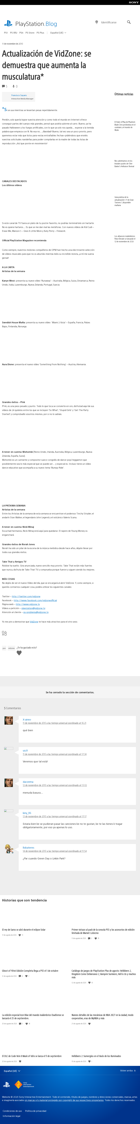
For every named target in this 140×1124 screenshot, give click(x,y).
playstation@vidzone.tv (33, 608)
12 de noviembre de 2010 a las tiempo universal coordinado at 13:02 (55, 785)
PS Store (30, 32)
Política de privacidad (35, 1110)
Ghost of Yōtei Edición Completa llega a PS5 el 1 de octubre (30, 970)
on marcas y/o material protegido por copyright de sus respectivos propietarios (64, 1100)
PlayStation (36, 23)
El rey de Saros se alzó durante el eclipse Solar (23, 929)
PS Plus (40, 32)
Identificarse (108, 22)
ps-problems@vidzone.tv (36, 612)
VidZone (34, 621)
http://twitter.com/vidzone (26, 596)
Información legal (11, 1116)
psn (4, 648)
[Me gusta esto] (20, 935)
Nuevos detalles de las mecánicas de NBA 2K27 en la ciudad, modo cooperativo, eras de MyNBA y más (102, 1016)
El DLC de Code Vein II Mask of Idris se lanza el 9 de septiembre (32, 1056)
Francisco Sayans (19, 95)
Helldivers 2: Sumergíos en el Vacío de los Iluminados (96, 1056)
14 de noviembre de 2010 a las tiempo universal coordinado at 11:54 (55, 851)
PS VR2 (13, 32)
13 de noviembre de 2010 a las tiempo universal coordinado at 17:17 (55, 816)
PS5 (6, 32)
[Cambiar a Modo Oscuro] (96, 22)
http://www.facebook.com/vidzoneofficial (35, 600)
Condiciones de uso (12, 1110)
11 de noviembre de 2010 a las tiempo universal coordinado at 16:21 (54, 722)
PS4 (21, 32)
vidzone (11, 648)
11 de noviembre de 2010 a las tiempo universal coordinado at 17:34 (55, 754)
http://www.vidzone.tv (28, 604)
